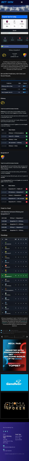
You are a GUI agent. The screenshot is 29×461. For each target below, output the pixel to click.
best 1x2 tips (5, 331)
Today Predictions (14, 330)
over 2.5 (12, 333)
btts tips (15, 331)
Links (4, 434)
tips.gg (10, 33)
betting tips (10, 331)
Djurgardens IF (20, 331)
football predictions (6, 333)
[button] (21, 2)
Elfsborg (25, 331)
